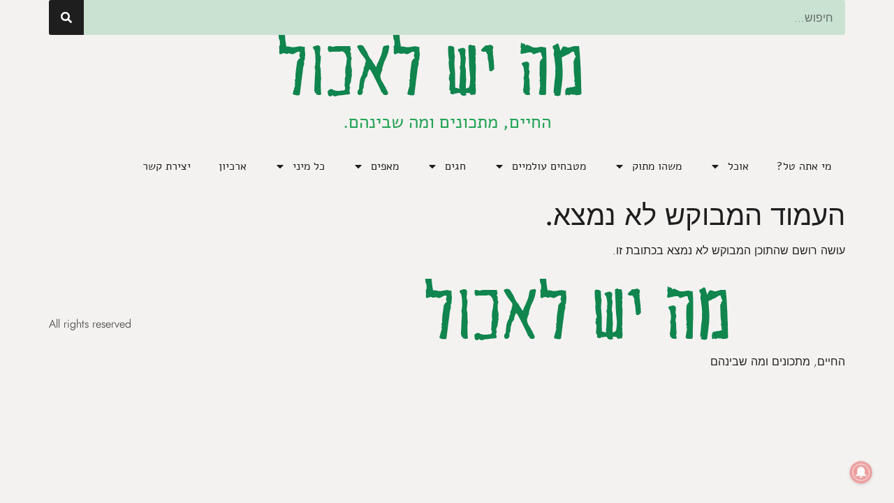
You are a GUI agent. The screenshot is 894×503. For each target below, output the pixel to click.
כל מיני (309, 166)
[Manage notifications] (861, 472)
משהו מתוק (657, 166)
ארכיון (233, 166)
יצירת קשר (166, 166)
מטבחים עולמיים (549, 166)
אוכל (738, 166)
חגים (455, 166)
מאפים (385, 166)
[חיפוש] (66, 17)
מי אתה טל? (804, 166)
